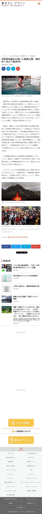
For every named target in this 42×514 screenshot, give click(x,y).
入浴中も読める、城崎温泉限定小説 (26, 286)
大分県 (11, 64)
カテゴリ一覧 (10, 453)
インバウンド (5, 56)
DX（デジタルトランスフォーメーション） (31, 482)
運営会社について (31, 503)
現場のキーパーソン (31, 461)
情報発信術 (32, 56)
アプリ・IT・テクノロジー (31, 486)
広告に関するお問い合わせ (10, 499)
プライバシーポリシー (31, 499)
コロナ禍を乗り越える (14, 56)
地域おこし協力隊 (10, 465)
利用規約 (10, 503)
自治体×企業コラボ (10, 457)
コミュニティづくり (10, 486)
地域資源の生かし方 (24, 56)
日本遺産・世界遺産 (31, 490)
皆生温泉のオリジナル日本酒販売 (25, 276)
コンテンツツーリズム (10, 470)
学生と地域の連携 (10, 494)
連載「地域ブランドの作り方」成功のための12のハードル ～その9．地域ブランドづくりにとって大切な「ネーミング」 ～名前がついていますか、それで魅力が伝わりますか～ (26, 311)
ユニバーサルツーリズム (10, 490)
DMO (31, 470)
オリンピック (31, 474)
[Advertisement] (21, 30)
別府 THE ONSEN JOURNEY (18, 237)
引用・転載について (21, 507)
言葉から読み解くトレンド (10, 482)
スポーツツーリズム (31, 478)
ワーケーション (10, 478)
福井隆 (15, 318)
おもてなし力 (31, 457)
